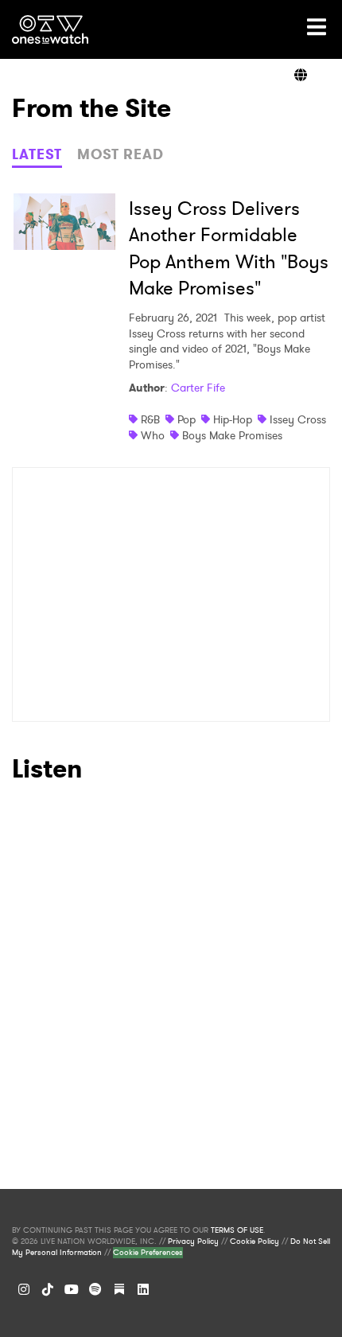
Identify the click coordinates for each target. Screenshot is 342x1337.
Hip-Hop (232, 419)
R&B (150, 419)
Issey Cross (298, 419)
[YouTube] (72, 1289)
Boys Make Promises (232, 435)
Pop (186, 419)
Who (153, 435)
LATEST (37, 154)
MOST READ (120, 154)
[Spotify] (95, 1289)
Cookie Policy (254, 1241)
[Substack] (119, 1289)
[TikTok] (48, 1289)
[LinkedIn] (143, 1289)
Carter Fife (198, 388)
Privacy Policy (193, 1241)
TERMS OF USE (237, 1230)
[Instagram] (24, 1289)
